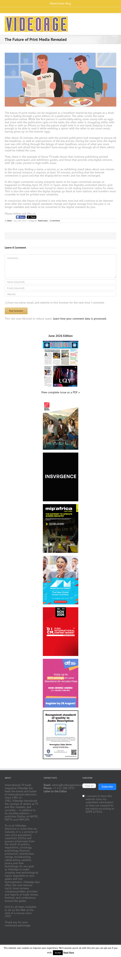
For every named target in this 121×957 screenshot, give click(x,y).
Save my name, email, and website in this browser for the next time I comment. (56, 302)
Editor (9, 220)
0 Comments (55, 220)
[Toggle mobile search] (109, 18)
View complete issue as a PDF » (60, 392)
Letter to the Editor (55, 791)
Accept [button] (58, 952)
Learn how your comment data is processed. (80, 318)
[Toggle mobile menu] (115, 18)
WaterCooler (43, 220)
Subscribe (107, 786)
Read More (68, 952)
